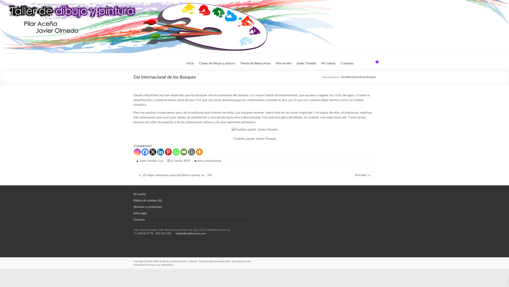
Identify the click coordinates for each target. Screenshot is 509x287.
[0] (374, 63)
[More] (199, 151)
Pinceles (362, 175)
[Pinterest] (168, 151)
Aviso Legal (140, 213)
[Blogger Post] (191, 151)
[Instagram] (137, 151)
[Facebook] (145, 151)
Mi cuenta (328, 63)
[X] (152, 151)
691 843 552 (163, 233)
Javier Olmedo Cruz (151, 161)
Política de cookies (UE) (147, 200)
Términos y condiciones (147, 207)
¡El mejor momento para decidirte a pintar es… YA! (175, 175)
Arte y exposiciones (209, 161)
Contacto (347, 63)
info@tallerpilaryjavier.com (191, 233)
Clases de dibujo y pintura (217, 63)
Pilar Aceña (283, 63)
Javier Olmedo (306, 63)
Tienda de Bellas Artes (255, 63)
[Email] (183, 151)
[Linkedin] (160, 151)
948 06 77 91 (145, 233)
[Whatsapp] (176, 151)
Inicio (190, 63)
